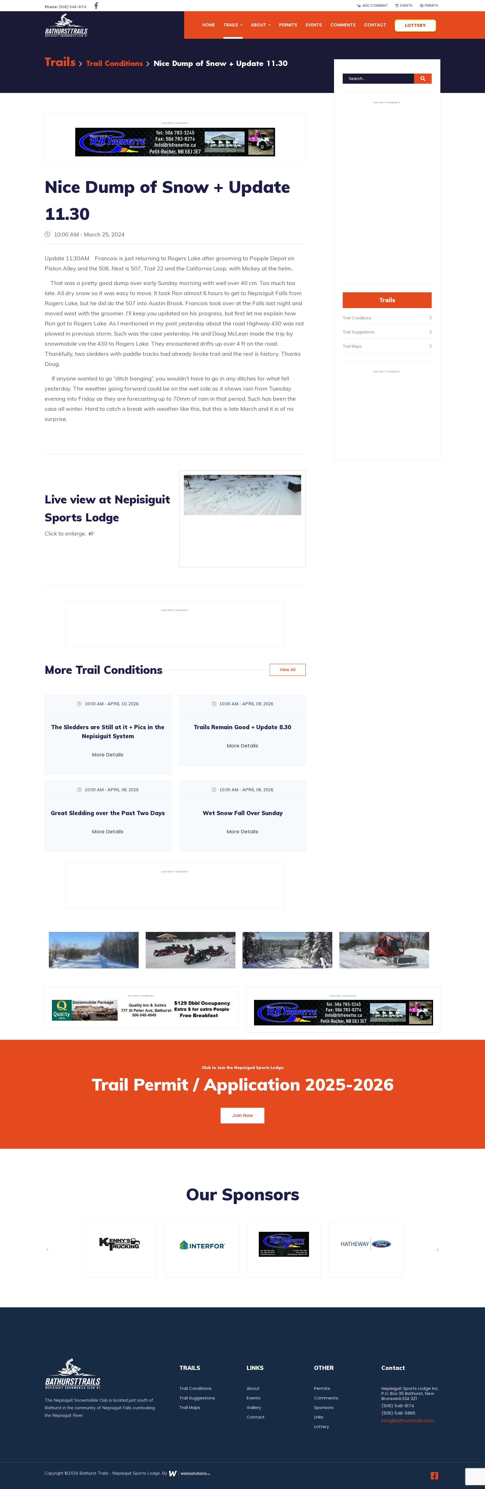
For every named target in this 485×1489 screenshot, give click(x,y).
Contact (375, 25)
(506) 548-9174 (65, 6)
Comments (343, 25)
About (253, 1388)
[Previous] (47, 1249)
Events (405, 5)
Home (208, 25)
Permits (431, 5)
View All (288, 669)
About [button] (259, 25)
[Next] (437, 1249)
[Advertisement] (175, 627)
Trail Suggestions (197, 1398)
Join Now (242, 1115)
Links (318, 1417)
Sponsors (323, 1407)
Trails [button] (231, 25)
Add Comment (374, 5)
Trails (60, 63)
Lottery (415, 25)
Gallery (254, 1407)
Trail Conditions (114, 64)
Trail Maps (189, 1407)
